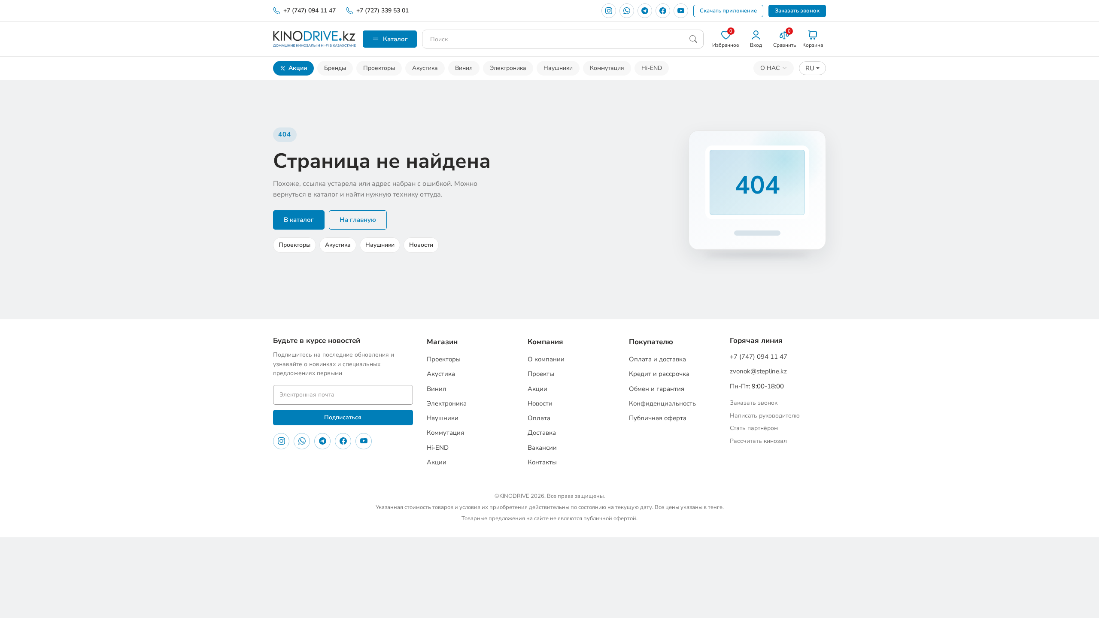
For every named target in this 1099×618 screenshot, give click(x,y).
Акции (297, 68)
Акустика (425, 68)
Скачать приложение (728, 11)
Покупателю (651, 342)
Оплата (539, 418)
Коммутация (607, 68)
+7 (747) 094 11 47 (309, 10)
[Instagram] (608, 10)
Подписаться (342, 417)
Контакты (542, 462)
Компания (545, 342)
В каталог (299, 219)
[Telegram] (645, 10)
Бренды (335, 68)
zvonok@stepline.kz (758, 371)
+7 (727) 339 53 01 (382, 10)
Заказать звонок (797, 11)
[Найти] (693, 39)
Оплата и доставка (657, 359)
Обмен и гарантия (656, 389)
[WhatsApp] (626, 10)
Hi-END (651, 68)
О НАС (770, 68)
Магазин (442, 342)
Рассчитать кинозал (758, 441)
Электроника (508, 68)
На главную (358, 219)
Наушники (558, 68)
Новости (421, 245)
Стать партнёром (754, 428)
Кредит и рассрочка (659, 374)
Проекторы (379, 68)
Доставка (542, 432)
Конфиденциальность (662, 403)
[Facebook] (663, 10)
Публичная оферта (657, 418)
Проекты (541, 374)
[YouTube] (681, 10)
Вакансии (542, 447)
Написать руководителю (765, 416)
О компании (546, 359)
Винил (464, 68)
